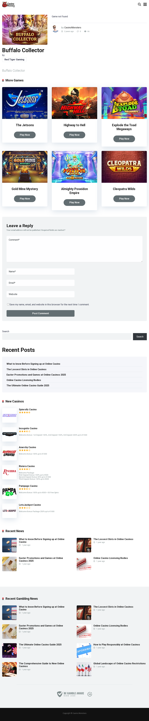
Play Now (25, 134)
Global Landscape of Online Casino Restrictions (119, 663)
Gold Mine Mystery (25, 189)
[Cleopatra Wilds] (124, 182)
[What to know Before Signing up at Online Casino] (9, 551)
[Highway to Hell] (74, 118)
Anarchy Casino (27, 447)
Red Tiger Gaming (14, 59)
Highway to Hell (74, 125)
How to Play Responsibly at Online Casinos (116, 644)
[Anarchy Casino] (9, 459)
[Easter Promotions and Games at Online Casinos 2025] (9, 570)
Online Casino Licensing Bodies (24, 380)
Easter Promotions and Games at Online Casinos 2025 (36, 374)
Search (5, 331)
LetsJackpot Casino (30, 504)
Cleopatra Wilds (124, 189)
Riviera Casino (27, 466)
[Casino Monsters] (8, 4)
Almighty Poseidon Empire (74, 191)
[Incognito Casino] (9, 440)
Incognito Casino (28, 428)
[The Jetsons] (24, 118)
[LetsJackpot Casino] (9, 517)
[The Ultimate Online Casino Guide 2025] (9, 657)
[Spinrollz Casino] (9, 421)
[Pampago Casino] (9, 498)
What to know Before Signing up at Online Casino (33, 363)
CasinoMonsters (72, 27)
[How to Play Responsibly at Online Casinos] (84, 657)
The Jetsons (25, 125)
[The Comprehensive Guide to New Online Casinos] (9, 675)
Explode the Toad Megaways (124, 127)
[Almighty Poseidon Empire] (74, 182)
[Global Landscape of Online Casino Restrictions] (84, 675)
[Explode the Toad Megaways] (124, 118)
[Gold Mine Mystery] (24, 182)
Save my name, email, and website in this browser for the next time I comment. (49, 304)
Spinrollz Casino (28, 409)
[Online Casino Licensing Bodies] (84, 570)
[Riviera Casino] (9, 478)
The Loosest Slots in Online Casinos (26, 369)
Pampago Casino (28, 486)
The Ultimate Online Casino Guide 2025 (28, 385)
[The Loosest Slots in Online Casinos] (84, 551)
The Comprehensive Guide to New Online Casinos (41, 665)
